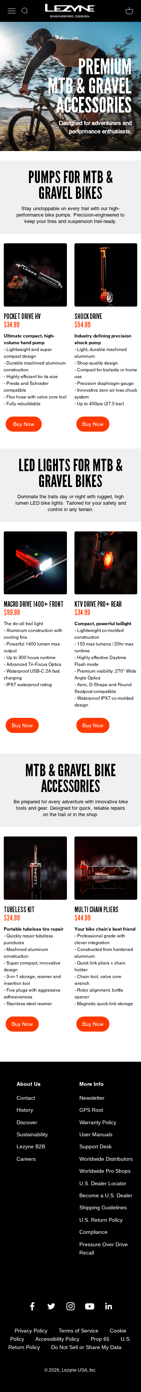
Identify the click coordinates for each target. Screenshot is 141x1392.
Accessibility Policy (57, 1339)
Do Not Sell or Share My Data (86, 1347)
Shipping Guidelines (103, 1207)
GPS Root (91, 1110)
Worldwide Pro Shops (104, 1171)
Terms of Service (79, 1331)
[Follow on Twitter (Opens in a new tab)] (51, 1306)
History (25, 1110)
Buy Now (23, 424)
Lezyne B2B (31, 1146)
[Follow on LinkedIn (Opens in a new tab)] (109, 1306)
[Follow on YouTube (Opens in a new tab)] (90, 1306)
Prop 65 (100, 1339)
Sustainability (32, 1134)
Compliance (93, 1232)
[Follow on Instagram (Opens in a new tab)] (70, 1306)
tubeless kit (19, 909)
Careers (26, 1159)
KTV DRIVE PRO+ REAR (97, 604)
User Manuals (95, 1134)
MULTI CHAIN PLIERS (96, 909)
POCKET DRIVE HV (22, 316)
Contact (26, 1098)
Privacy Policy (31, 1331)
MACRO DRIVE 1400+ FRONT (34, 604)
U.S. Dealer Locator (102, 1183)
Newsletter (92, 1098)
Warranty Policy (97, 1122)
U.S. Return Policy (101, 1220)
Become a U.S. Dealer (105, 1195)
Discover (27, 1122)
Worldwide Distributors (106, 1159)
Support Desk (95, 1146)
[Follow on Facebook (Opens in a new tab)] (32, 1306)
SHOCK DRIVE (88, 316)
